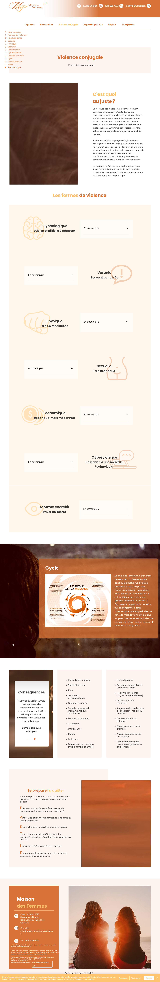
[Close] (157, 978)
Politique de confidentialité (84, 979)
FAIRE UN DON (90, 6)
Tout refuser (135, 978)
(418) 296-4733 (111, 6)
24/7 (45, 3)
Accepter (149, 978)
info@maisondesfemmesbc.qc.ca (21, 946)
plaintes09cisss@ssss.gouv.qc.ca (20, 962)
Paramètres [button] (123, 978)
